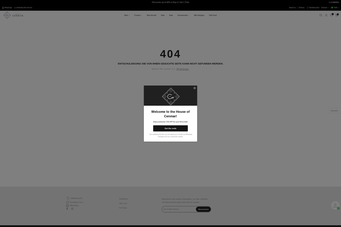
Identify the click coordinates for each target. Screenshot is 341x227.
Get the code (170, 128)
